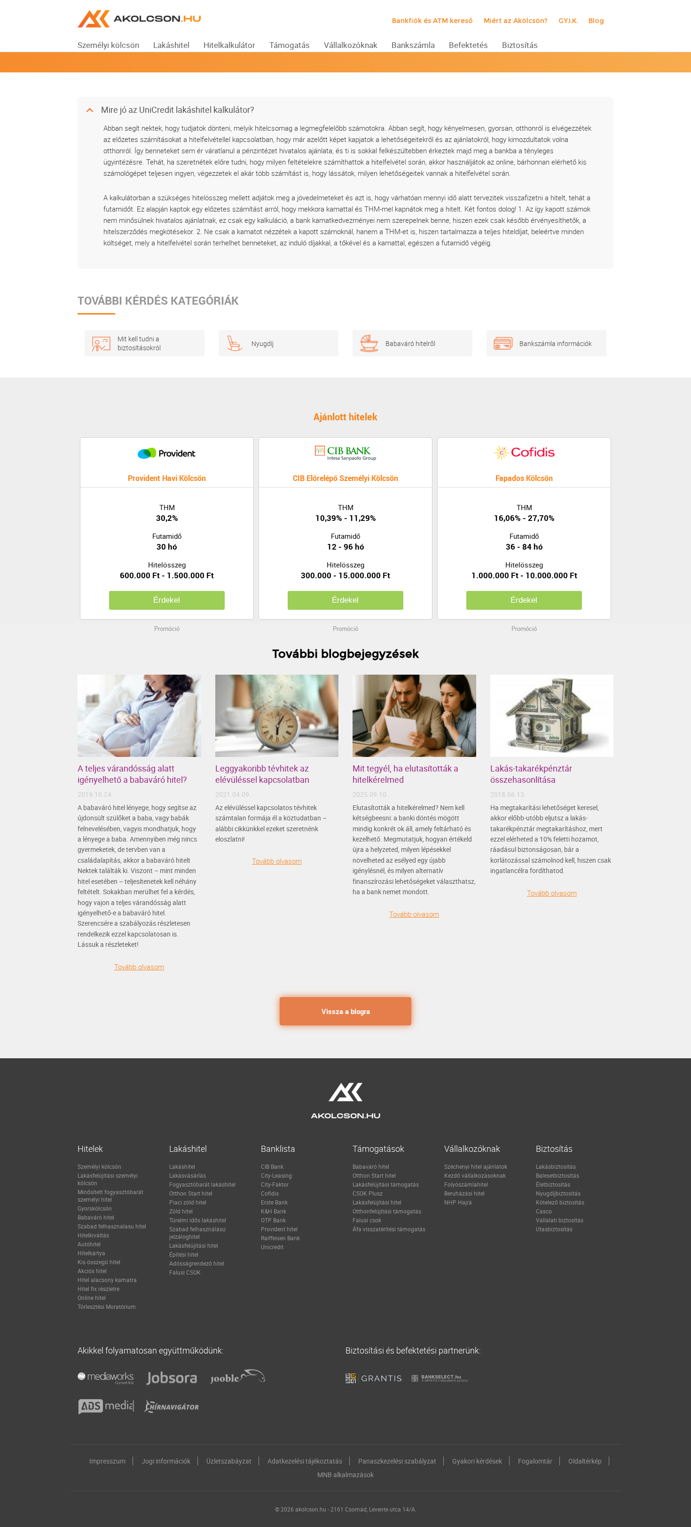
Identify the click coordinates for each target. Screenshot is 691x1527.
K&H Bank (273, 1211)
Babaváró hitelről (410, 343)
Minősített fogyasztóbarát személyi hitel (110, 1195)
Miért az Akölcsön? (516, 20)
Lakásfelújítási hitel (193, 1245)
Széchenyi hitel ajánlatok (475, 1166)
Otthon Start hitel (190, 1193)
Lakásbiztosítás (556, 1166)
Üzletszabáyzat (228, 1460)
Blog (596, 20)
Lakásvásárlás (187, 1175)
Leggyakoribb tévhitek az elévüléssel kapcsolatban (262, 774)
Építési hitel (183, 1254)
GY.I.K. (568, 20)
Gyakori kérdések (477, 1460)
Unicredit (272, 1247)
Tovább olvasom (139, 966)
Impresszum (107, 1460)
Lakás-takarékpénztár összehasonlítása (531, 774)
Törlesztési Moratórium (107, 1306)
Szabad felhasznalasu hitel (112, 1226)
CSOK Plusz (368, 1193)
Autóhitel (89, 1244)
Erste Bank (274, 1202)
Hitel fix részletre (98, 1288)
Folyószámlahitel (466, 1184)
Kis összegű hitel (99, 1262)
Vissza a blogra (346, 1011)
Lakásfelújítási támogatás (386, 1184)
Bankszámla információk (555, 343)
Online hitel (92, 1297)
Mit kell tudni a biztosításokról (139, 343)
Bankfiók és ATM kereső (432, 20)
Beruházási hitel (464, 1193)
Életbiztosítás (553, 1184)
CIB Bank (272, 1166)
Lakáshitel (182, 1166)
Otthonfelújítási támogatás (387, 1211)
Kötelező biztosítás (560, 1202)
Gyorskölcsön (95, 1208)
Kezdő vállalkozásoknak (475, 1175)
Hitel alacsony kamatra (107, 1279)
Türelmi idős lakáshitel (197, 1220)
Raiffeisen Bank (280, 1238)
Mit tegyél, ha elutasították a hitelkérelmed (405, 774)
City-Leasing (276, 1175)
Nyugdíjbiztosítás (558, 1193)
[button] (345, 110)
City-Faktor (275, 1184)
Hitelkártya (91, 1253)
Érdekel (166, 600)
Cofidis (270, 1193)
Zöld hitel (181, 1211)
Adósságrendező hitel (196, 1263)
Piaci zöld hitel (187, 1202)
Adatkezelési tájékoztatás (304, 1460)
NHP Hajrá (458, 1202)
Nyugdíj (262, 343)
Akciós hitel (92, 1271)
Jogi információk (165, 1460)
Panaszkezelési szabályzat (397, 1460)
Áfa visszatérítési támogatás (389, 1229)
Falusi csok (367, 1220)
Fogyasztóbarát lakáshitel (202, 1184)
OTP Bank (273, 1220)
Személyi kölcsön (99, 1166)
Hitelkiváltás (93, 1235)
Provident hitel (279, 1229)
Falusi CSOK (185, 1272)
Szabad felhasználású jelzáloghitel (197, 1232)
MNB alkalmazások (345, 1474)
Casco (544, 1211)
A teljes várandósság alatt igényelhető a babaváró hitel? (132, 774)
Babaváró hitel (96, 1217)
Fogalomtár (535, 1460)
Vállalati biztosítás (559, 1220)
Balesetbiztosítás (557, 1175)
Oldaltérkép (585, 1460)
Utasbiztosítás (554, 1229)
